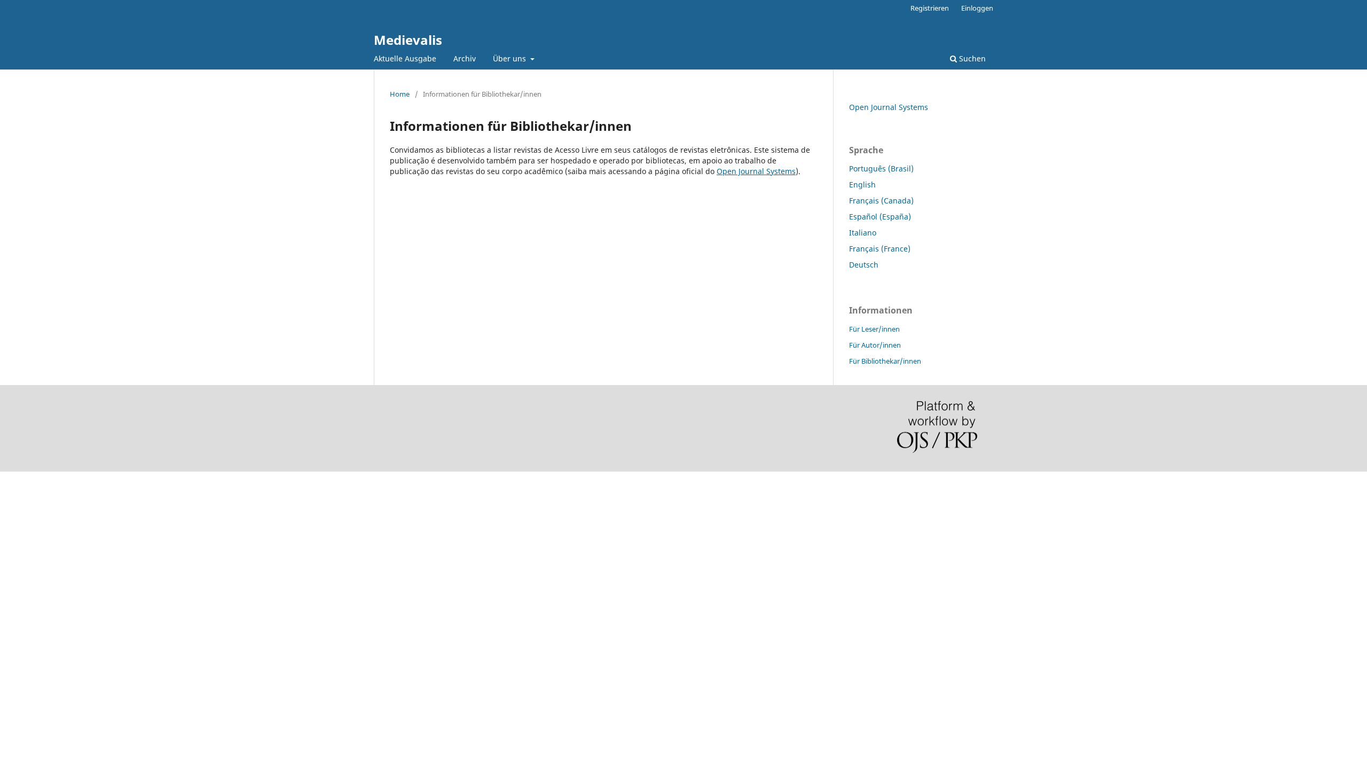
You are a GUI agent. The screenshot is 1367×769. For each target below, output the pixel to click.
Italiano (862, 232)
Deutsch (863, 265)
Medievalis (408, 40)
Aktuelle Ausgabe (405, 58)
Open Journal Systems (756, 171)
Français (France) (879, 249)
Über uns (510, 58)
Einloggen (977, 8)
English (862, 184)
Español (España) (880, 216)
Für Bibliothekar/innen (885, 361)
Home (400, 94)
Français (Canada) (881, 200)
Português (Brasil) (881, 168)
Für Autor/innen (875, 345)
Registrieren (929, 8)
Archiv (464, 58)
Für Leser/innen (874, 329)
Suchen (971, 58)
